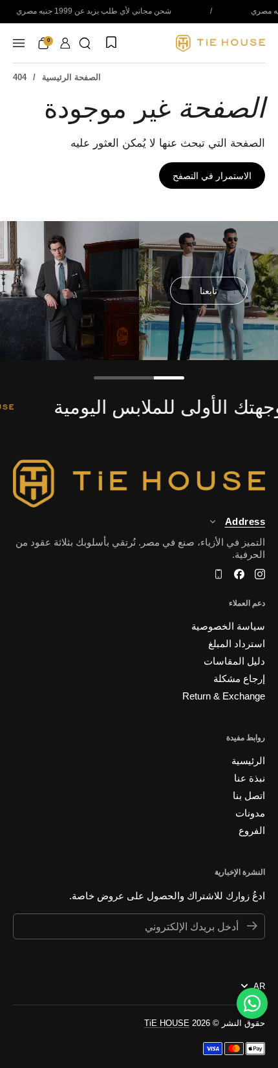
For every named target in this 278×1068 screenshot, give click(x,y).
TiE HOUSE (166, 1023)
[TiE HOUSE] (220, 43)
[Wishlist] (109, 43)
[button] (85, 43)
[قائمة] (19, 43)
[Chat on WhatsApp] (252, 1003)
